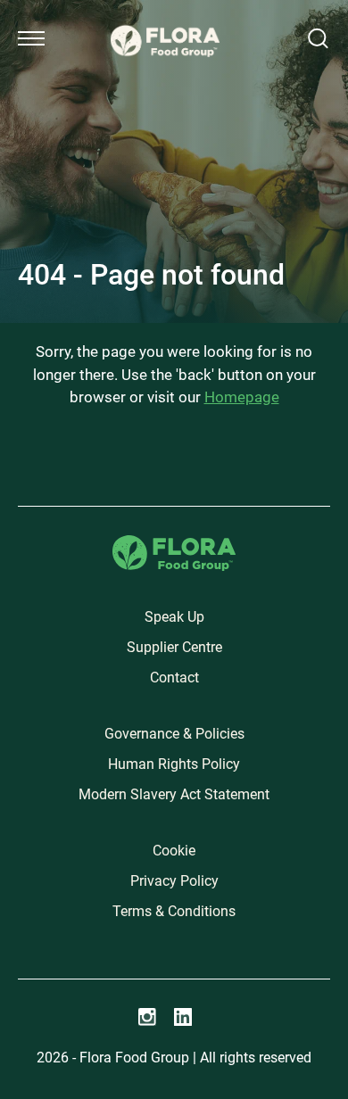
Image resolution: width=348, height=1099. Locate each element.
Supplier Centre (174, 647)
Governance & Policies (174, 733)
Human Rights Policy (174, 764)
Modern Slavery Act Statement (174, 794)
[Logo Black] (165, 20)
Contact (174, 677)
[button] (31, 38)
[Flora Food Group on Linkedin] (183, 1017)
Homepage (241, 397)
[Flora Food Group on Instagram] (147, 1017)
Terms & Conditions (174, 911)
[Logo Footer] (174, 545)
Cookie (174, 850)
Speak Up (174, 616)
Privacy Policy (174, 880)
